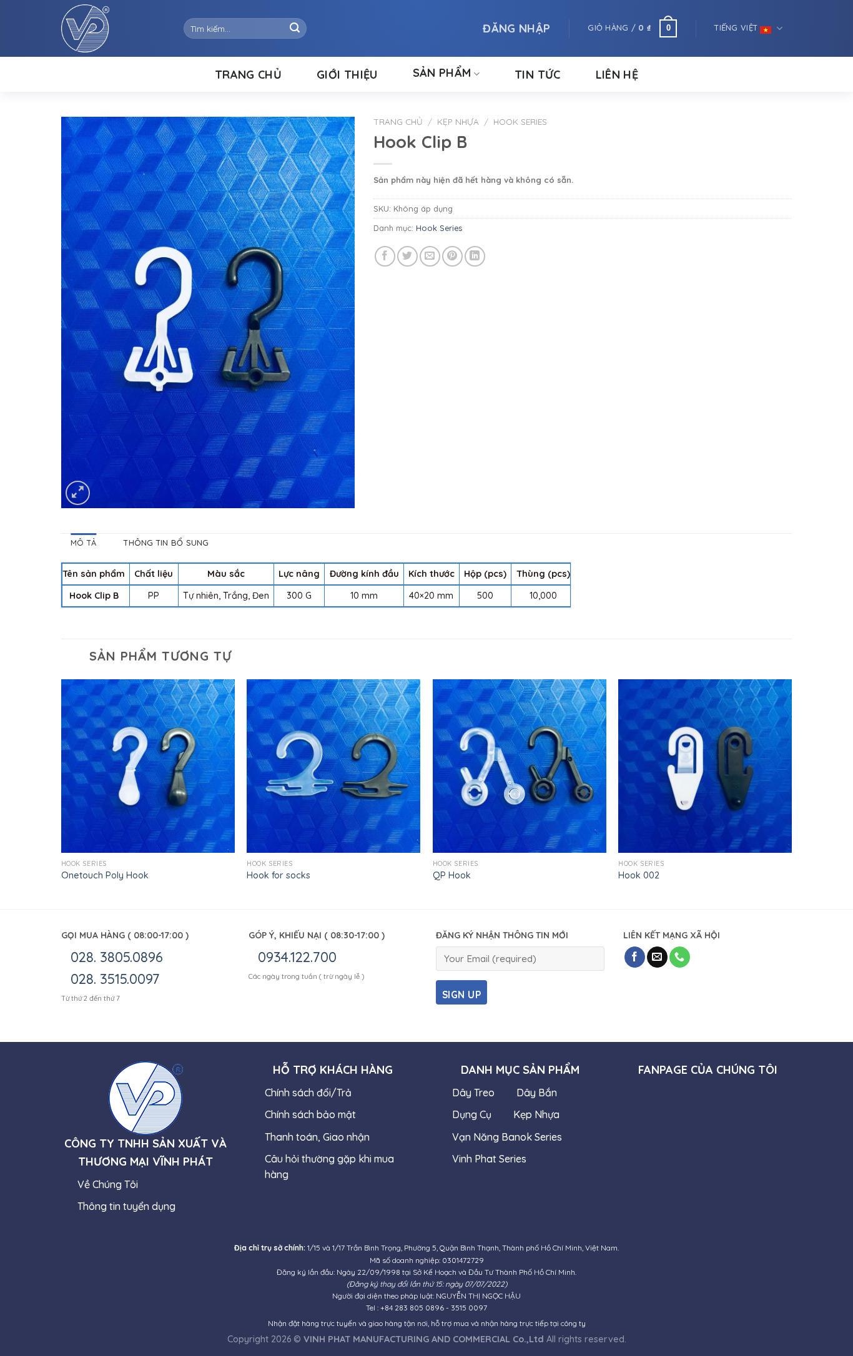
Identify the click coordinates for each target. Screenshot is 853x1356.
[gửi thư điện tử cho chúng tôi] (657, 957)
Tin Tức (538, 74)
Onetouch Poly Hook (105, 875)
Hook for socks (278, 875)
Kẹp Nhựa (458, 121)
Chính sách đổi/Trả (308, 1092)
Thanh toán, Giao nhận (317, 1137)
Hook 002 (638, 875)
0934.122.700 (297, 957)
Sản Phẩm (442, 73)
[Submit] (294, 28)
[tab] (83, 542)
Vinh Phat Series (489, 1158)
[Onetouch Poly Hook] (148, 766)
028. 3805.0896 (117, 957)
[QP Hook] (519, 766)
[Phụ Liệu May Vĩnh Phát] (113, 28)
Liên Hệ (617, 74)
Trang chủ (398, 121)
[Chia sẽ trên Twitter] (407, 256)
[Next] (791, 793)
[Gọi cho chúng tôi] (679, 957)
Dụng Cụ (471, 1114)
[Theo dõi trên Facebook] (634, 957)
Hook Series (520, 121)
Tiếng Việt (737, 27)
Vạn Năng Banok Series (507, 1137)
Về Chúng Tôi (107, 1184)
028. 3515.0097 (115, 979)
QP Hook (452, 875)
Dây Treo (473, 1092)
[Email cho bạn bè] (430, 256)
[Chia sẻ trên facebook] (385, 256)
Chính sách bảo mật (310, 1114)
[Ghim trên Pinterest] (452, 256)
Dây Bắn (536, 1092)
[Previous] (61, 793)
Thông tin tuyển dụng (126, 1206)
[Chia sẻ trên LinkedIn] (475, 256)
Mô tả (83, 543)
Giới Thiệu (347, 74)
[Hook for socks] (333, 766)
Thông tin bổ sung (166, 543)
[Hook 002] (705, 766)
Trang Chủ (248, 74)
